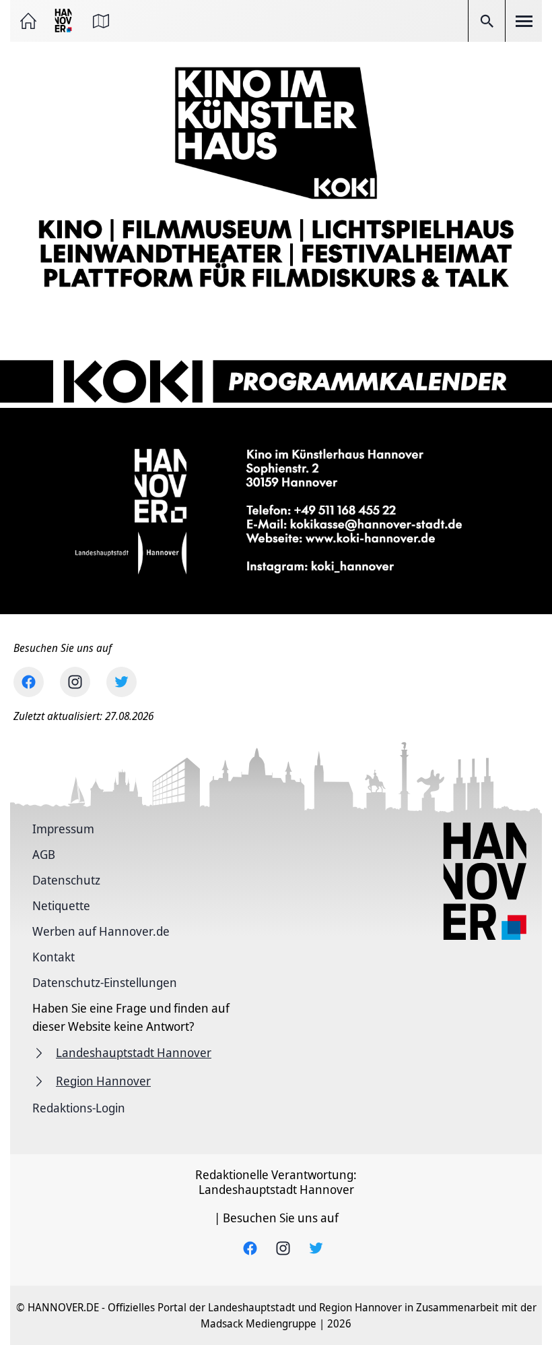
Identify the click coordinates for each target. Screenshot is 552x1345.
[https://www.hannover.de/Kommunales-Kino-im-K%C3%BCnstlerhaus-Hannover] (276, 176)
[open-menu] (524, 21)
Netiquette (61, 905)
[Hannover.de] (64, 21)
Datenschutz (66, 880)
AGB (43, 854)
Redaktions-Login (78, 1108)
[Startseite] (28, 21)
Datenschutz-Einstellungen (104, 982)
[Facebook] (28, 682)
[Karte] (101, 21)
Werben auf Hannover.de (101, 931)
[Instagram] (75, 682)
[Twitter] (121, 682)
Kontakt (53, 957)
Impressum (63, 829)
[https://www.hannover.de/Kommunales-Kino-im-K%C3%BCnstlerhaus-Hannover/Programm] (276, 359)
